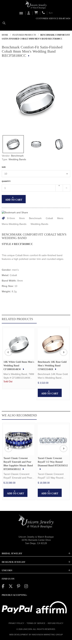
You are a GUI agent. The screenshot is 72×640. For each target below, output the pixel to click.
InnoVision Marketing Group (47, 635)
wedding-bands (39, 224)
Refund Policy (55, 623)
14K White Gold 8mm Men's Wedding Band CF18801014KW (18, 366)
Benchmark (17, 155)
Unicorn (27, 629)
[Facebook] (3, 586)
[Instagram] (26, 586)
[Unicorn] (36, 4)
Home (5, 35)
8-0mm (11, 218)
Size (4, 167)
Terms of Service (36, 623)
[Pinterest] (18, 586)
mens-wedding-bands (14, 224)
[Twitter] (11, 586)
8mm (22, 218)
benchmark (35, 218)
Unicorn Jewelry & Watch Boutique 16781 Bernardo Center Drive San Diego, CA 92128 (36, 540)
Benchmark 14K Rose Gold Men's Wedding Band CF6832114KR (52, 366)
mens (60, 218)
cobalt (49, 218)
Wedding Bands (17, 159)
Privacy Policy (16, 623)
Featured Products (24, 35)
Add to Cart (13, 199)
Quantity (6, 181)
